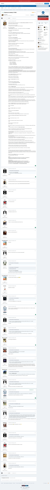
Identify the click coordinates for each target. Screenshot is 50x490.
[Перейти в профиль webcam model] (4, 298)
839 (5, 417)
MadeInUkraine (4, 369)
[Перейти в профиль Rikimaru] (4, 233)
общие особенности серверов (24, 22)
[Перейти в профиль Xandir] (2, 15)
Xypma (5, 179)
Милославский (4, 337)
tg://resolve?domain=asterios (23, 163)
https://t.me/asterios (16, 163)
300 (5, 216)
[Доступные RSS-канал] (48, 483)
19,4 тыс (5, 313)
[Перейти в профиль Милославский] (4, 340)
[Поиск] (48, 6)
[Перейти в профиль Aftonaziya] (44, 29)
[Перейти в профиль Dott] (4, 202)
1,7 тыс (5, 267)
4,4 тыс (5, 206)
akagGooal (4, 422)
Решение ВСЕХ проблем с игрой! (42, 16)
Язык (21, 487)
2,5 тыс (5, 459)
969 (5, 469)
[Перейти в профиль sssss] (4, 223)
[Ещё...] (35, 21)
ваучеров (28, 67)
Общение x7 (10, 15)
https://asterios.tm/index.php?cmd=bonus (14, 70)
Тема (23, 487)
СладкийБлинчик (5, 240)
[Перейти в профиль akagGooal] (4, 425)
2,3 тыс (5, 302)
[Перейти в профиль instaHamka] (4, 403)
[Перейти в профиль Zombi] (44, 27)
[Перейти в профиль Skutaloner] (4, 350)
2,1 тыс (5, 354)
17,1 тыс (5, 27)
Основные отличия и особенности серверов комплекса (15, 161)
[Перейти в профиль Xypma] (4, 182)
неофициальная (26, 161)
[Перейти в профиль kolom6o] (4, 288)
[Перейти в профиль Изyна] (38, 27)
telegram (29, 28)
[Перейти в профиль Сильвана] (4, 455)
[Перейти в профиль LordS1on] (4, 263)
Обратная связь (27, 487)
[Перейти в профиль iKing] (4, 171)
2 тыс (5, 196)
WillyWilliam (5, 250)
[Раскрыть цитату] (9, 170)
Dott (4, 442)
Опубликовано (12, 168)
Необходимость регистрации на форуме (42, 18)
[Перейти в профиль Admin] (4, 309)
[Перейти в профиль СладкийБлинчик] (4, 243)
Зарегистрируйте (11, 28)
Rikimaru (4, 230)
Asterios (2, 3)
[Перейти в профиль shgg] (4, 212)
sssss (5, 220)
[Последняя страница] (10, 18)
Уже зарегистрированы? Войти (39, 3)
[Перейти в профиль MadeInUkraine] (4, 372)
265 (5, 226)
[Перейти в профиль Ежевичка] (4, 360)
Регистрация (46, 3)
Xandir (6, 14)
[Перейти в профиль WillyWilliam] (4, 253)
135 (5, 364)
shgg (5, 210)
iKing (5, 168)
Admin (5, 306)
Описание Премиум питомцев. (16, 82)
